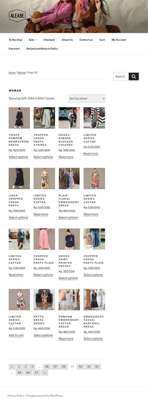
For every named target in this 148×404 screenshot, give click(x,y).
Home (12, 72)
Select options (18, 157)
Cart (102, 39)
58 (63, 366)
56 (47, 366)
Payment (14, 48)
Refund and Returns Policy (42, 48)
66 (28, 372)
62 (97, 366)
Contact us (86, 39)
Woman (21, 72)
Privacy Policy (16, 395)
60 (80, 366)
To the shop (15, 39)
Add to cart (16, 335)
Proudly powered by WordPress (45, 395)
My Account (119, 39)
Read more (66, 157)
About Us (67, 39)
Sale (31, 39)
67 (36, 372)
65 (19, 372)
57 (55, 366)
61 (89, 366)
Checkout (49, 39)
